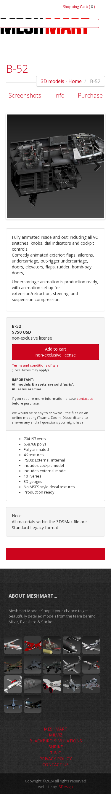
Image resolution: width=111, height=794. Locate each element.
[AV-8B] (32, 665)
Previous (16, 166)
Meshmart (55, 729)
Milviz (55, 735)
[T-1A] (32, 684)
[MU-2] (32, 645)
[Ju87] (52, 665)
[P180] (13, 684)
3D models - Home (61, 81)
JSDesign (65, 786)
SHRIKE (56, 747)
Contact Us (55, 764)
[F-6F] (32, 704)
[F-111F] (13, 665)
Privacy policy (55, 758)
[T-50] (52, 684)
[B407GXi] (52, 645)
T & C (55, 752)
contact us (85, 398)
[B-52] (72, 645)
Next (95, 166)
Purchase (90, 95)
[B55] (91, 645)
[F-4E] (72, 684)
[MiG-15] (13, 704)
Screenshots (25, 95)
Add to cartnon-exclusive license (56, 352)
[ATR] (13, 645)
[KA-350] (72, 665)
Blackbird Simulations (55, 741)
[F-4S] (91, 684)
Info (59, 95)
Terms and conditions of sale (35, 365)
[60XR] (91, 665)
